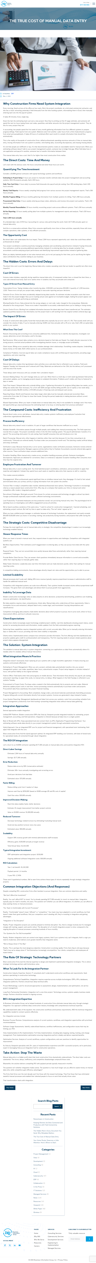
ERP (12, 93)
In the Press (37, 1187)
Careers (36, 1246)
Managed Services (39, 1194)
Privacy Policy (63, 1260)
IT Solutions (37, 1190)
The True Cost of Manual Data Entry (46, 1137)
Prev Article (10, 1087)
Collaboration (38, 1183)
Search (56, 1106)
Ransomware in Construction (43, 1119)
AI (34, 1168)
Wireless (36, 1212)
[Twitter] (10, 1245)
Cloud (35, 1172)
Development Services (55, 1240)
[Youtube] (19, 1245)
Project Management (40, 1154)
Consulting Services (54, 1233)
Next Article (86, 1087)
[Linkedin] (15, 1245)
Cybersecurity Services (56, 1236)
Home (36, 1233)
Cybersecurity (38, 1176)
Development (38, 1161)
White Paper (37, 1209)
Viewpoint (36, 1205)
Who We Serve (39, 1240)
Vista (35, 1158)
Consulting (37, 1165)
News (35, 1198)
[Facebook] (5, 1245)
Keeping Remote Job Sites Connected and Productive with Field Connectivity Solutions (48, 1125)
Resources (37, 1201)
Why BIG (37, 1236)
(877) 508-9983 (84, 5)
